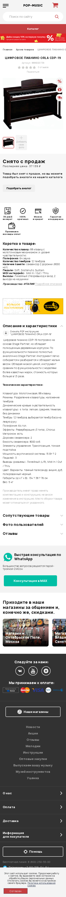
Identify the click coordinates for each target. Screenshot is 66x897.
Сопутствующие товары (26, 515)
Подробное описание (48, 284)
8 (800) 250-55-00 (39, 862)
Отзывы (10, 533)
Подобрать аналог (18, 188)
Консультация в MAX (30, 581)
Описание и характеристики (30, 326)
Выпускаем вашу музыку (33, 765)
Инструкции (33, 752)
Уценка (33, 778)
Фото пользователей (23, 524)
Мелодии (33, 746)
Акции (33, 733)
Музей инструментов (33, 772)
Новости (33, 727)
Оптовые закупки (33, 759)
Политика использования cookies (41, 884)
